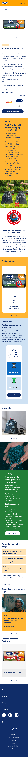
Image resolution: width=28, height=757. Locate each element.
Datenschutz (14, 743)
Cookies (14, 740)
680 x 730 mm (14, 308)
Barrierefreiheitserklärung (14, 746)
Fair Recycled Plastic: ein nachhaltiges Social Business (13, 620)
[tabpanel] (14, 24)
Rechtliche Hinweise (14, 737)
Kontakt (14, 749)
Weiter (14, 395)
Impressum (14, 734)
